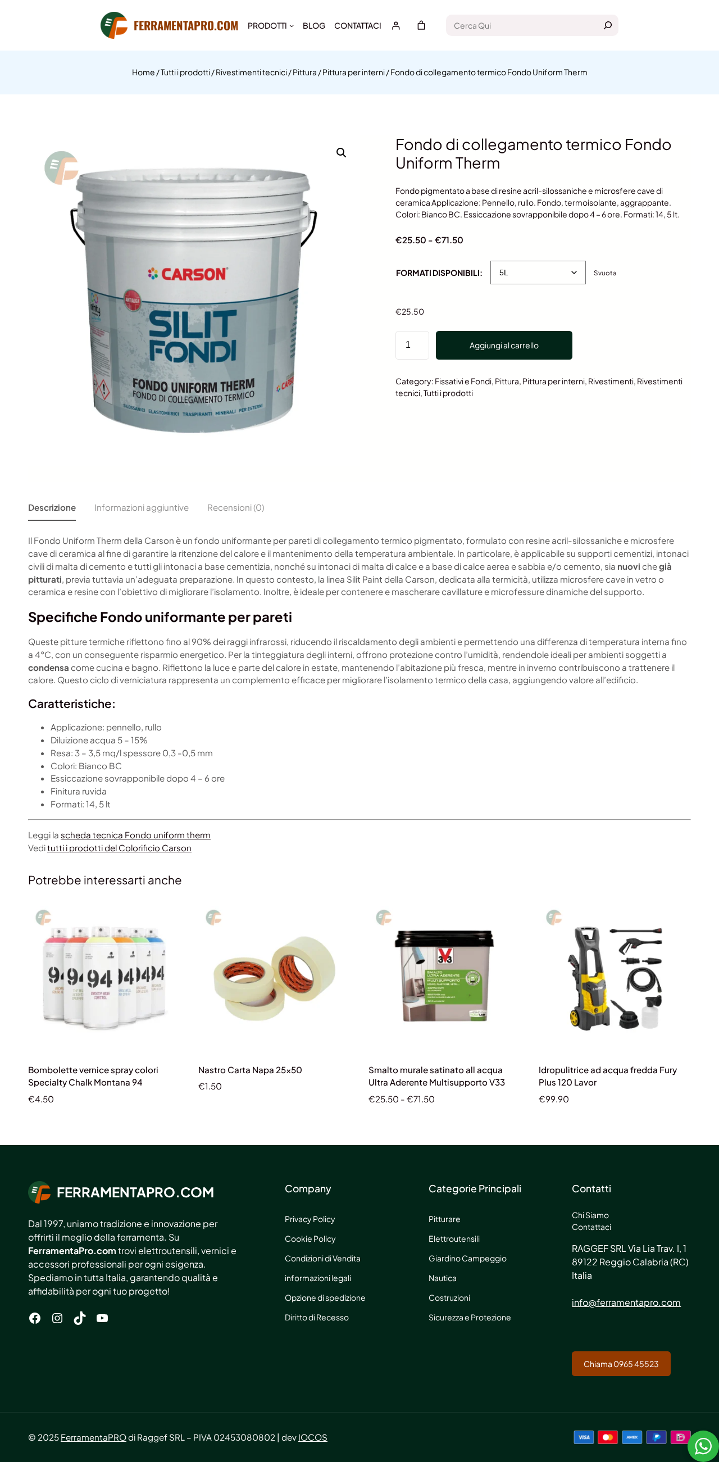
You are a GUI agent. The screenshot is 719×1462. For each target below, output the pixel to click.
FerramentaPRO (93, 1437)
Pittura (305, 72)
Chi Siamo (590, 1215)
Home (143, 72)
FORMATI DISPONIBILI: (439, 272)
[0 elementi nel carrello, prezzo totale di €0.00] (421, 25)
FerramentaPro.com (186, 25)
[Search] (608, 25)
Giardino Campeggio (468, 1258)
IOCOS (312, 1437)
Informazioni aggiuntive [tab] (141, 507)
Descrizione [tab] (52, 507)
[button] (341, 153)
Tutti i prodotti (185, 72)
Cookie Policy (310, 1238)
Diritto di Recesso (317, 1317)
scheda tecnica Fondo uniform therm (136, 834)
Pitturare (445, 1219)
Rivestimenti (611, 381)
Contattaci (591, 1227)
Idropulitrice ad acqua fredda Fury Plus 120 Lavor (608, 1076)
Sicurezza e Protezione (470, 1317)
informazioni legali (318, 1278)
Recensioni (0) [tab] (235, 507)
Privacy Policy (310, 1219)
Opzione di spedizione (325, 1297)
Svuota (605, 273)
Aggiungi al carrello (504, 345)
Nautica (443, 1278)
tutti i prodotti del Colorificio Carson (119, 847)
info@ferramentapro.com (626, 1302)
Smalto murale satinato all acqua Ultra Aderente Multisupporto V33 (436, 1076)
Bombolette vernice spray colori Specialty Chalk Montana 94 (93, 1076)
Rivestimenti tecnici (251, 72)
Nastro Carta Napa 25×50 (250, 1069)
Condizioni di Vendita (323, 1258)
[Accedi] (395, 25)
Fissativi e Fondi (463, 381)
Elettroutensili (454, 1238)
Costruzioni (449, 1297)
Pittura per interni (353, 72)
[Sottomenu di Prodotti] (291, 25)
